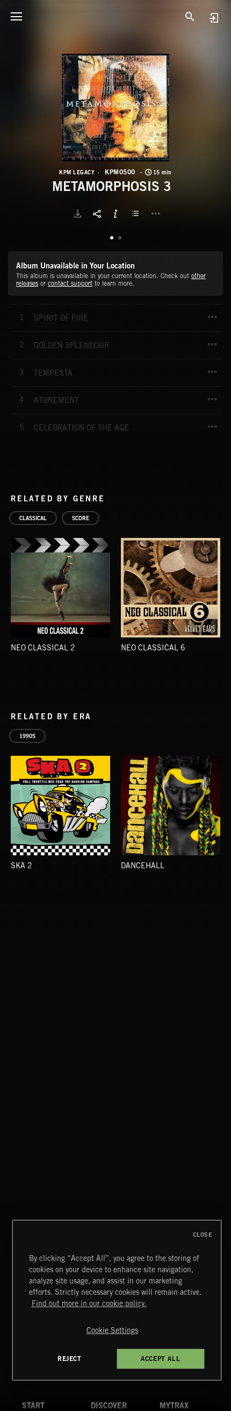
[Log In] (213, 17)
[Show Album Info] (115, 213)
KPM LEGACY (77, 172)
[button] (115, 107)
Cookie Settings (112, 1330)
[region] (117, 1300)
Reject (69, 1359)
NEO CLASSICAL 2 (43, 647)
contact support (70, 283)
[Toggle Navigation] (16, 16)
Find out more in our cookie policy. (89, 1303)
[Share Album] (97, 213)
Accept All (160, 1359)
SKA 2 (21, 865)
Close (203, 1234)
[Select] (137, 213)
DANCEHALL (142, 865)
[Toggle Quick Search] (189, 16)
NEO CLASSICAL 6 (153, 647)
